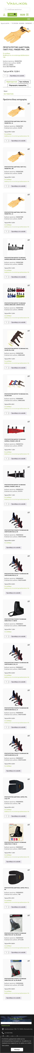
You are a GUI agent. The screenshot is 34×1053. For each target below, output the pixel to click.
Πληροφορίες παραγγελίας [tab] (18, 85)
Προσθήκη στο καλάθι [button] (17, 76)
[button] (28, 29)
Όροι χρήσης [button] (5, 1045)
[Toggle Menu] (28, 19)
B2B (23, 14)
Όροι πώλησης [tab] (24, 82)
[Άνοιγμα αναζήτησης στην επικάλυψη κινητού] (17, 9)
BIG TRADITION (8, 94)
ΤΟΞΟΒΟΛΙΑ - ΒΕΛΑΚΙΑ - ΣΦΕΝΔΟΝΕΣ (21, 23)
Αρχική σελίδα (5, 23)
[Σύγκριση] (29, 104)
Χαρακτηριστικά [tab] (11, 82)
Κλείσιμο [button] (17, 1049)
